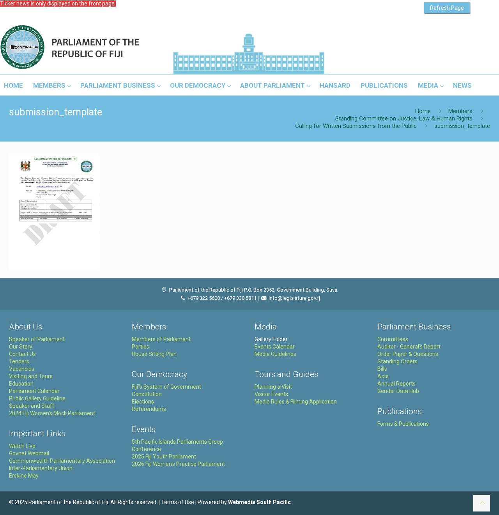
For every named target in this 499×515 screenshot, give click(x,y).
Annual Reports (396, 383)
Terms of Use (177, 502)
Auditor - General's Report (409, 346)
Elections (143, 401)
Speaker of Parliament (37, 339)
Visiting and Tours (31, 376)
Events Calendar (275, 346)
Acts (383, 376)
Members (460, 111)
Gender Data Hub (398, 391)
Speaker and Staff (32, 406)
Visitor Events (271, 394)
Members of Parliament (161, 339)
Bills (382, 369)
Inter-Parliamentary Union (41, 468)
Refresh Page (447, 8)
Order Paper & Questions (407, 354)
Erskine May (24, 476)
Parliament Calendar (34, 391)
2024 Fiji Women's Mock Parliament (52, 413)
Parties (140, 346)
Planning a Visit (273, 387)
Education (21, 383)
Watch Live (22, 446)
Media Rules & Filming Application (296, 401)
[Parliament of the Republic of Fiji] (102, 47)
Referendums (149, 409)
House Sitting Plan (154, 354)
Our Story (20, 346)
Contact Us (22, 354)
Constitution (147, 394)
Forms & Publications (403, 424)
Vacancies (21, 369)
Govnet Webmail (29, 453)
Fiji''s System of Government (166, 387)
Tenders (19, 361)
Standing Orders (397, 361)
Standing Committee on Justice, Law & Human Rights (403, 118)
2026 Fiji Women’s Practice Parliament (178, 464)
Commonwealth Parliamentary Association (62, 461)
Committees (392, 339)
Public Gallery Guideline (37, 398)
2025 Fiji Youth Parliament (164, 456)
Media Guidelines (275, 354)
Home (423, 111)
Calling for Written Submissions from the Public (356, 125)
